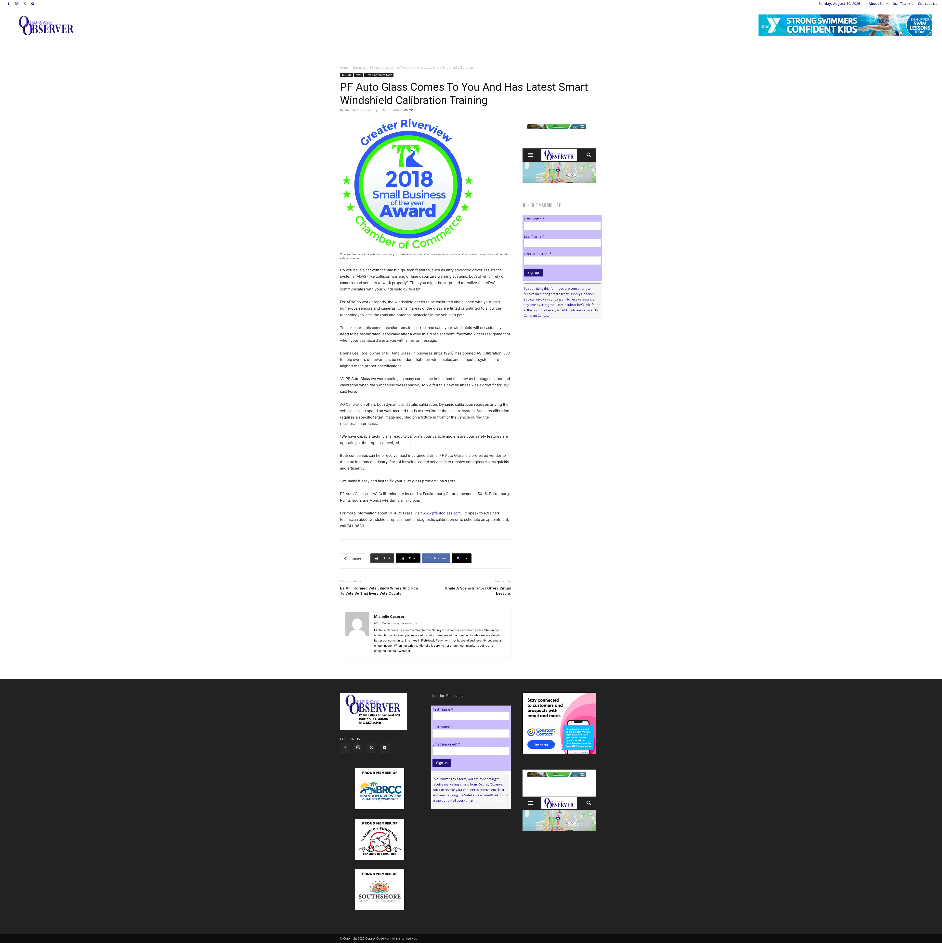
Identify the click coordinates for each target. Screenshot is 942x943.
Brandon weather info (559, 367)
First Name (534, 219)
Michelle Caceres (356, 110)
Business (359, 67)
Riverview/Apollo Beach (379, 74)
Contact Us (927, 3)
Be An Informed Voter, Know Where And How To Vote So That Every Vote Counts (379, 591)
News (358, 74)
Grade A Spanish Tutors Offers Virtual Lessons (478, 591)
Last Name (534, 236)
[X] (24, 3)
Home (344, 67)
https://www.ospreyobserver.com (395, 623)
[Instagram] (16, 3)
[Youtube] (33, 3)
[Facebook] (8, 3)
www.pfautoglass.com (442, 513)
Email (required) (537, 253)
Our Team (901, 3)
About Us (876, 3)
